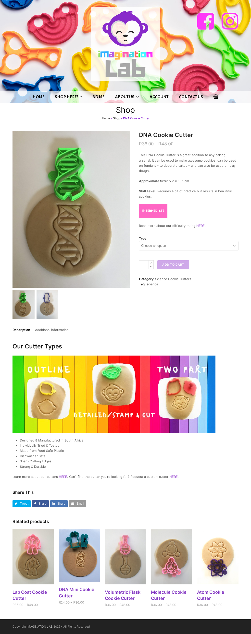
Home (106, 118)
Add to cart (173, 264)
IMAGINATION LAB (40, 626)
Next (126, 209)
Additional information (52, 330)
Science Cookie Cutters (173, 279)
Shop (116, 118)
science (152, 284)
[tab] (21, 330)
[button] (22, 503)
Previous (17, 209)
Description (21, 330)
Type (143, 238)
